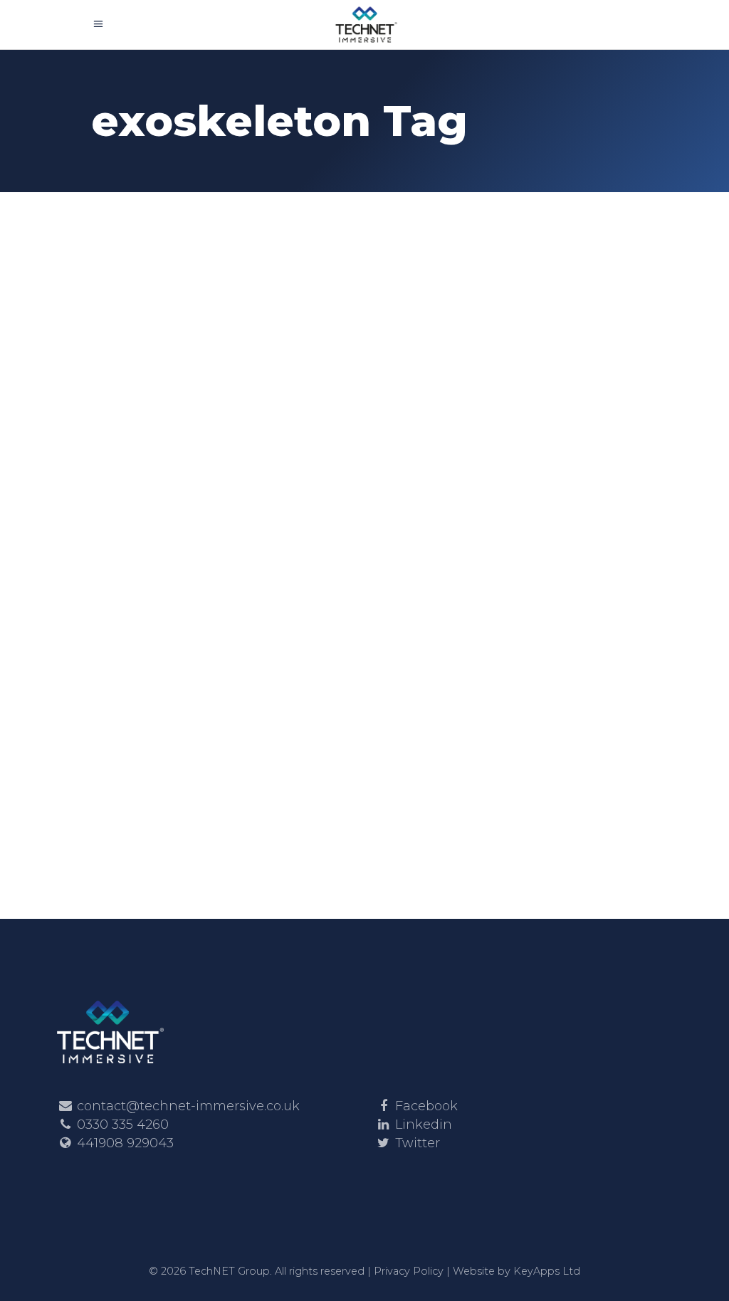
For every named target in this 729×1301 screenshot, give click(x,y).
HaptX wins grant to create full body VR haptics (214, 450)
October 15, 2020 (144, 388)
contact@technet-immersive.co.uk (188, 1106)
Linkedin (423, 1124)
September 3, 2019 (431, 425)
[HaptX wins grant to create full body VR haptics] (222, 290)
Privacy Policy (409, 1271)
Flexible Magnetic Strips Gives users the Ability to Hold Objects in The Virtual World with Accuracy (497, 534)
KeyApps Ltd (546, 1271)
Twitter (417, 1143)
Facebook (426, 1106)
